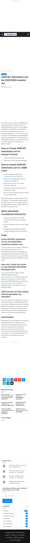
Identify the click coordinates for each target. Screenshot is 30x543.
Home (3, 71)
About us (7, 535)
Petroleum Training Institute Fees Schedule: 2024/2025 (7, 404)
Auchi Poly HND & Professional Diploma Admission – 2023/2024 (7, 411)
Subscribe (7, 501)
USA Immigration (7, 526)
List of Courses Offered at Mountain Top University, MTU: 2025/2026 (7, 397)
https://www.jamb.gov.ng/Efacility (13, 176)
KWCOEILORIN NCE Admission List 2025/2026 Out (21, 404)
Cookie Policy (9, 537)
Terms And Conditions (15, 540)
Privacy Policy (21, 535)
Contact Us (14, 535)
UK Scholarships (7, 521)
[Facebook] (4, 379)
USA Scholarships (7, 523)
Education (8, 71)
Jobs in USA (6, 518)
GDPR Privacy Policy (19, 537)
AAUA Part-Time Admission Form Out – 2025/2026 (22, 410)
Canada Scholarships (8, 516)
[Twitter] (8, 379)
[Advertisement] (15, 17)
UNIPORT (4, 337)
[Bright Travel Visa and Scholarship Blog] (10, 34)
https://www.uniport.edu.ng (9, 277)
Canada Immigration (8, 513)
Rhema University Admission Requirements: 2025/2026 (21, 397)
